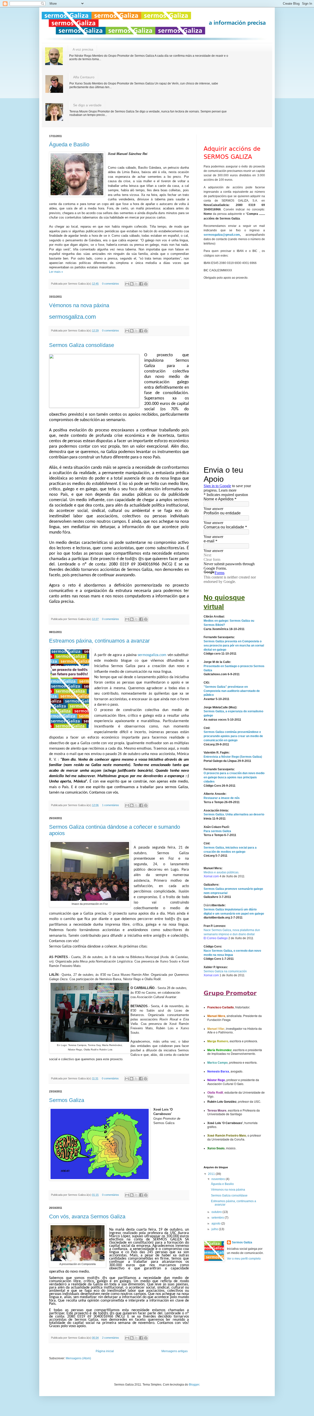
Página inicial (105, 1351)
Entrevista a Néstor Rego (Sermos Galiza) (233, 756)
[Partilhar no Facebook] (141, 283)
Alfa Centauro (83, 77)
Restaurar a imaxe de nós (222, 798)
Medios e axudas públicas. (221, 872)
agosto (216, 1223)
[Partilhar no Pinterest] (145, 283)
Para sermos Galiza (217, 831)
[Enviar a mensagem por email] (127, 283)
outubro (216, 1212)
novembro (218, 1179)
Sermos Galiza (66, 1100)
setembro (218, 1217)
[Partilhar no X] (136, 283)
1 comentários (110, 805)
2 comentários (110, 1337)
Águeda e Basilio (69, 144)
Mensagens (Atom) (78, 1358)
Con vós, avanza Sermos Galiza (87, 1216)
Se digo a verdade (87, 105)
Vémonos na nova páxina (79, 305)
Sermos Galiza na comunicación (225, 971)
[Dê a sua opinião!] (131, 283)
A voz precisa (83, 49)
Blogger (194, 1384)
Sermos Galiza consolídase (81, 345)
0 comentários (110, 283)
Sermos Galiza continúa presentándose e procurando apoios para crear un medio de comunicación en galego (233, 736)
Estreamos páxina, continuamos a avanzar (99, 641)
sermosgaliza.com (72, 316)
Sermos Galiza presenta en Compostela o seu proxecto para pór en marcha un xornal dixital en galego (234, 645)
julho (215, 1229)
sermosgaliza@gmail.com (222, 234)
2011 (212, 1174)
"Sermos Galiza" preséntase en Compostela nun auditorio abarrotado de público (232, 691)
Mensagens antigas (174, 1351)
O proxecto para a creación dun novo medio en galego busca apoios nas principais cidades (234, 777)
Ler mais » (56, 272)
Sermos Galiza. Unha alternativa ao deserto (234, 814)
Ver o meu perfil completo (244, 1258)
